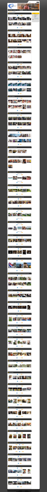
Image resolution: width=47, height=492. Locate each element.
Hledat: (30, 2)
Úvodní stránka (10, 11)
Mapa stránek (33, 489)
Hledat (38, 2)
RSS (36, 489)
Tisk (38, 489)
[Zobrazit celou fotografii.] (10, 25)
